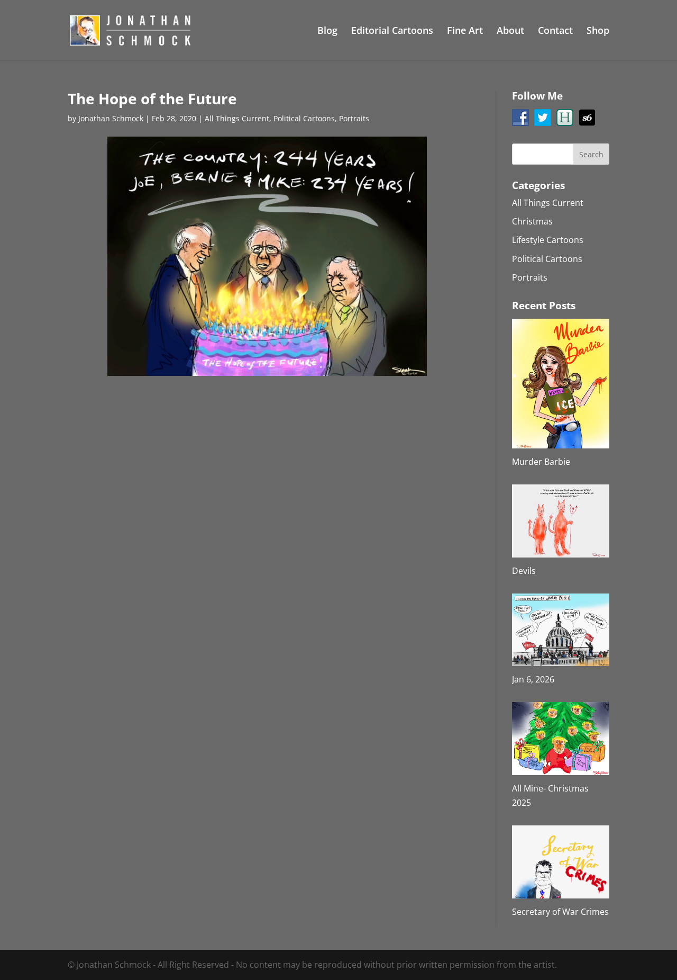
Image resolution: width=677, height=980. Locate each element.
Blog (327, 31)
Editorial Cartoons (392, 31)
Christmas (532, 221)
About (510, 31)
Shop (598, 31)
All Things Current (237, 118)
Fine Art (465, 31)
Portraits (354, 118)
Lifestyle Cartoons (547, 240)
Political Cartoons (304, 118)
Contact (555, 31)
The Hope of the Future (152, 98)
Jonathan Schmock (110, 118)
